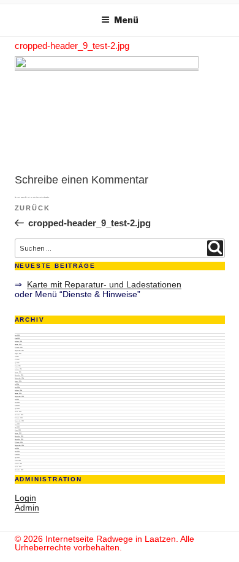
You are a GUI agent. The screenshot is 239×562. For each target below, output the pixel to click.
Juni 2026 (17, 335)
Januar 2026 (18, 344)
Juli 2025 (17, 356)
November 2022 (19, 414)
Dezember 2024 (19, 374)
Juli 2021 (17, 448)
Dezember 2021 (19, 436)
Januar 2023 (18, 411)
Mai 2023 (17, 405)
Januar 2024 (18, 393)
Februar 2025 (18, 368)
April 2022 (17, 426)
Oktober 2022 (19, 417)
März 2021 (18, 460)
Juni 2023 (17, 402)
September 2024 (19, 378)
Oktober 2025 (19, 347)
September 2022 (19, 420)
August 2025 (18, 353)
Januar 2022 (18, 433)
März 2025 (18, 365)
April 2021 (17, 457)
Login (25, 498)
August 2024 (18, 381)
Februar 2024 (18, 390)
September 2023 (19, 396)
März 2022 (18, 430)
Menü (126, 20)
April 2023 (17, 408)
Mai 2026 (17, 338)
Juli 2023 (17, 399)
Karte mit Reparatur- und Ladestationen (104, 284)
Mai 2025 (17, 359)
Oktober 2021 (19, 442)
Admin (27, 507)
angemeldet (24, 197)
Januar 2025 (18, 371)
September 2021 (19, 445)
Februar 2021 (18, 463)
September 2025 (19, 350)
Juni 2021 (17, 451)
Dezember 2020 (19, 469)
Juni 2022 (17, 423)
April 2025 (17, 362)
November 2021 (19, 439)
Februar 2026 (18, 341)
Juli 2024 (17, 384)
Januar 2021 (18, 466)
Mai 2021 (17, 454)
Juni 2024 (17, 387)
